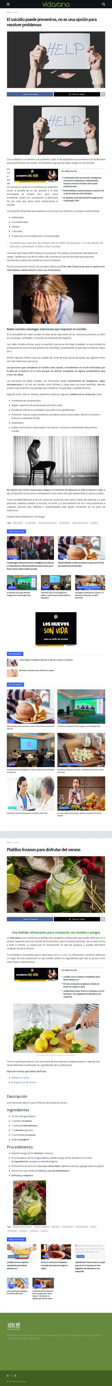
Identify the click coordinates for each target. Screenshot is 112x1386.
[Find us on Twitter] (11, 1375)
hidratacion (68, 1227)
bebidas (55, 1227)
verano (44, 1231)
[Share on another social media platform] (103, 94)
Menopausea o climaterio (88, 587)
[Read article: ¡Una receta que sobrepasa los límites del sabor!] (17, 1283)
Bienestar (64, 808)
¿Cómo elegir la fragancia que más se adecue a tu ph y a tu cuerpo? (46, 660)
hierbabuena (82, 1227)
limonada (12, 1231)
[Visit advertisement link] (36, 175)
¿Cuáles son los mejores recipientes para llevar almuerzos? (17, 1265)
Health (12, 808)
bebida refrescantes (22, 1227)
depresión (18, 523)
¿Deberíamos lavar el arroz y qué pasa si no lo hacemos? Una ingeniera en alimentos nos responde (83, 994)
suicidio (94, 523)
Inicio (9, 12)
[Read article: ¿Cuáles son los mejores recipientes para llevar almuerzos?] (22, 1251)
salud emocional (80, 523)
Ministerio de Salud (47, 523)
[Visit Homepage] (56, 4)
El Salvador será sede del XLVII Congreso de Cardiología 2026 (18, 594)
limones (23, 1231)
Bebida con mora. (20, 1077)
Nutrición (13, 557)
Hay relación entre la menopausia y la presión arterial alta (27, 813)
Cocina (16, 842)
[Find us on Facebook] (7, 1375)
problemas (64, 523)
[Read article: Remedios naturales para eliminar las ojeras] (12, 673)
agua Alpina (42, 1157)
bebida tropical (42, 1227)
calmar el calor (60, 954)
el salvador (31, 523)
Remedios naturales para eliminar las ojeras (36, 670)
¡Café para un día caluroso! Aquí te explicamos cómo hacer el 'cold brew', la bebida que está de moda (43, 1295)
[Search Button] (103, 4)
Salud (16, 12)
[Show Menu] (8, 4)
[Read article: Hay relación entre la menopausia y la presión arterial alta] (31, 793)
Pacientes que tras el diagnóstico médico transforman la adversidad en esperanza (55, 595)
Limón (93, 1227)
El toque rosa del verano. (24, 1082)
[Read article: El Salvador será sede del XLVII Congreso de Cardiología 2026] (22, 582)
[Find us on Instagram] (15, 1375)
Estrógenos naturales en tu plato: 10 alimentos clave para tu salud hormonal (89, 595)
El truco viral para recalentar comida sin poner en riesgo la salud (54, 1265)
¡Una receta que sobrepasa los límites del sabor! (17, 1292)
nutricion (34, 1231)
